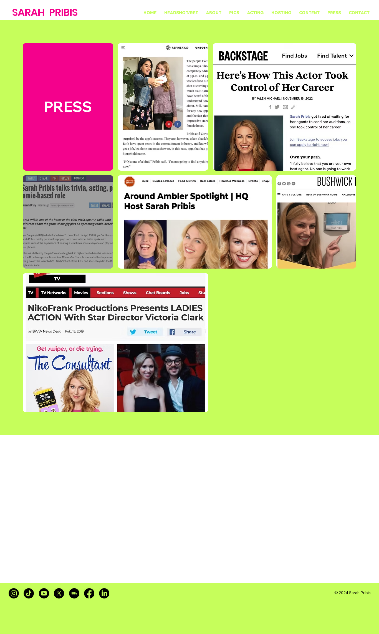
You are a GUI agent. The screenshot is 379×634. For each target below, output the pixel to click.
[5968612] (74, 593)
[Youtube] (44, 593)
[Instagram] (14, 593)
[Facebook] (89, 593)
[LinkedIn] (104, 593)
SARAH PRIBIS (45, 12)
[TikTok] (29, 593)
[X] (59, 593)
